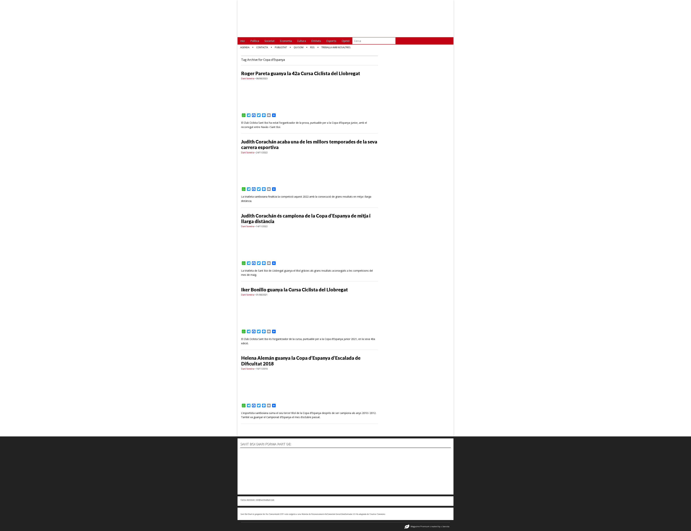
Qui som (298, 47)
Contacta (262, 47)
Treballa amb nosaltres (336, 47)
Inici (242, 41)
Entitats (316, 41)
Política (254, 41)
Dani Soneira (247, 78)
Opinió (346, 41)
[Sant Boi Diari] (268, 16)
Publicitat (281, 47)
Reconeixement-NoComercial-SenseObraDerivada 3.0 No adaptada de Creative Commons (348, 514)
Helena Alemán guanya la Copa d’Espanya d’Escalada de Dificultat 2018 (300, 360)
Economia (286, 41)
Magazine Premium (420, 526)
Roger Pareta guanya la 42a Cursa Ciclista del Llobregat (300, 73)
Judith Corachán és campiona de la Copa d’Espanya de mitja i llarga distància (306, 218)
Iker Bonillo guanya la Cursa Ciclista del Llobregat (294, 289)
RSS (312, 47)
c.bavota (445, 526)
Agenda (244, 47)
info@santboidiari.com (265, 499)
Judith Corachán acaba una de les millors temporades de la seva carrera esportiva (309, 144)
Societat (270, 41)
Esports (331, 41)
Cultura (301, 41)
